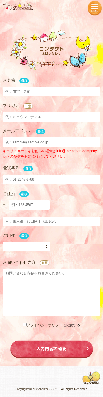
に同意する (53, 325)
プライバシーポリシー (44, 325)
